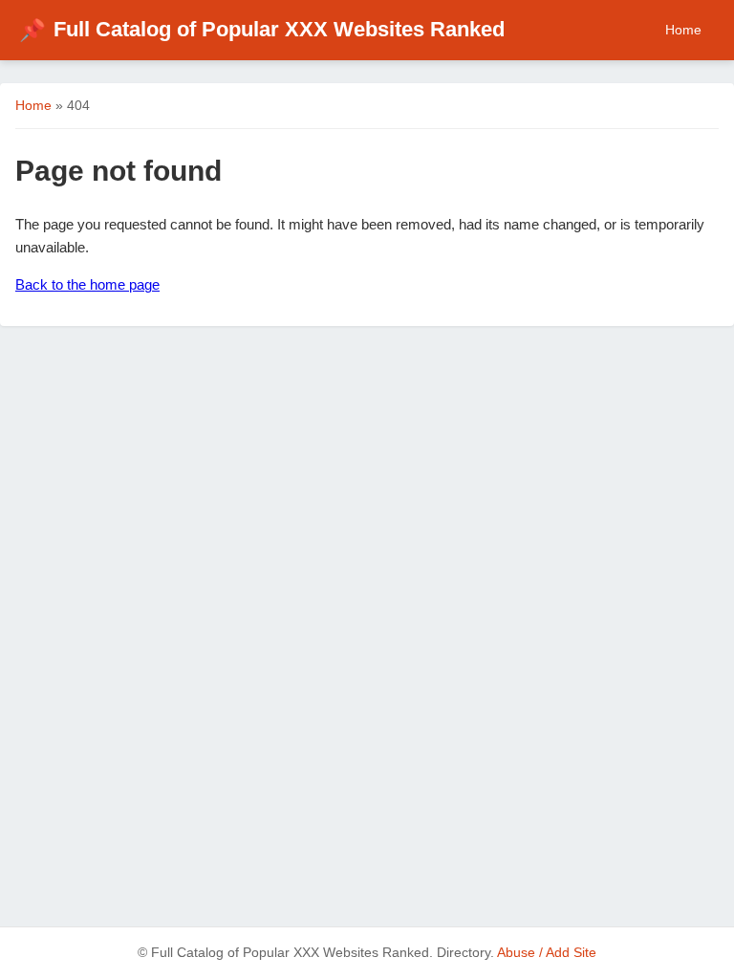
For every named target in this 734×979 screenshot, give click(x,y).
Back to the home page (87, 284)
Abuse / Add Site (546, 953)
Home (683, 29)
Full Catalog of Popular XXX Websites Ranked (262, 29)
